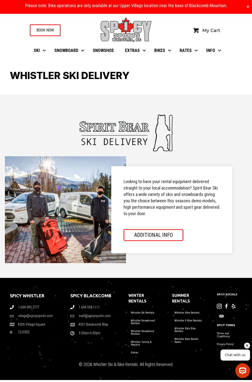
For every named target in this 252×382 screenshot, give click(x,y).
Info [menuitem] (210, 50)
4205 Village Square (31, 324)
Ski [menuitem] (37, 50)
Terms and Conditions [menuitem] (223, 335)
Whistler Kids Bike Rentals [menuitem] (185, 330)
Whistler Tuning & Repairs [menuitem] (141, 343)
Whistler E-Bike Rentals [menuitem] (188, 320)
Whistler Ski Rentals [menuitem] (142, 312)
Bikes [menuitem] (159, 50)
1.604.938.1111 (89, 307)
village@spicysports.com (35, 316)
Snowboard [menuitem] (66, 50)
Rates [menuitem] (186, 50)
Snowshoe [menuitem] (103, 50)
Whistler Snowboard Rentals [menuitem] (143, 322)
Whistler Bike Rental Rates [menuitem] (186, 340)
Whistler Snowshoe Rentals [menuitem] (142, 332)
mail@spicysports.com (95, 316)
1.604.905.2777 (28, 307)
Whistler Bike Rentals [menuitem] (187, 312)
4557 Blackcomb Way (94, 324)
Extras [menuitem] (132, 50)
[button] (44, 50)
